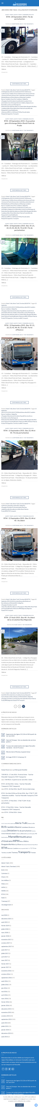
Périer (15, 112)
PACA (36, 844)
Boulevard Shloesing (20, 97)
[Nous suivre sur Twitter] (9, 1069)
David (8, 101)
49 (8, 823)
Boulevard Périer (10, 97)
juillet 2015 (4, 1026)
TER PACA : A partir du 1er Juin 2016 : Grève (18, 779)
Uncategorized (6, 904)
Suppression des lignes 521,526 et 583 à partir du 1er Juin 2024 (21, 735)
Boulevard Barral (9, 696)
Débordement (10, 311)
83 (26, 91)
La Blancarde (23, 833)
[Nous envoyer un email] (12, 1069)
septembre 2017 (6, 946)
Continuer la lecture (19, 83)
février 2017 (5, 964)
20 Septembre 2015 (8, 91)
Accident (8, 505)
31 (5, 823)
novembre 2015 (6, 1012)
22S (17, 91)
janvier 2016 (5, 1005)
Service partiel (22, 848)
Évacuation (25, 101)
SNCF (27, 848)
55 (9, 823)
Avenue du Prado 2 (7, 95)
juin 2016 (4, 988)
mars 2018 (4, 932)
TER (35, 848)
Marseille (9, 106)
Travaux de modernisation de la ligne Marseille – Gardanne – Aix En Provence (21, 746)
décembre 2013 (6, 1033)
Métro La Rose (16, 844)
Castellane (19, 99)
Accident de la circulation (14, 695)
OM (13, 112)
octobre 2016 (5, 974)
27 (3, 823)
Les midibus (5, 880)
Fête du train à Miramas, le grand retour (18, 752)
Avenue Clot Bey (9, 93)
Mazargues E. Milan (23, 606)
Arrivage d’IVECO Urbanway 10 (16, 757)
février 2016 (5, 1002)
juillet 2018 (4, 929)
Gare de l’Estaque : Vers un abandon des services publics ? (21, 741)
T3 (33, 848)
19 (2, 91)
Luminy (9, 104)
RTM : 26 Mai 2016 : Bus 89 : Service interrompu (20, 789)
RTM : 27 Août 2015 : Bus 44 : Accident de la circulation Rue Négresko (19, 618)
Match (21, 106)
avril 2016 (4, 995)
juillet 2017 (4, 953)
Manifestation (4, 837)
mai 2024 (4, 915)
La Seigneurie (28, 103)
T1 (29, 848)
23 (18, 91)
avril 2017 (4, 957)
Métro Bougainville (28, 106)
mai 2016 (4, 991)
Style (2, 897)
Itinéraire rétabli (20, 103)
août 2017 (4, 950)
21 (13, 91)
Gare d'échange (12, 103)
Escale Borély (19, 101)
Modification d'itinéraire (18, 316)
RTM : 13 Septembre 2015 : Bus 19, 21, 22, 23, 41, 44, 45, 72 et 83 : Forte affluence (20, 327)
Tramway (15, 852)
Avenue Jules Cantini (17, 95)
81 (12, 823)
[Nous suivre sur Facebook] (3, 1069)
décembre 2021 (6, 918)
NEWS (3, 891)
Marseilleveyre (16, 106)
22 (15, 91)
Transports (16, 114)
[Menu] (2, 3)
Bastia (19, 307)
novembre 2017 (6, 939)
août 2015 (4, 1023)
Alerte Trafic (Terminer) (21, 14)
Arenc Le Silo (31, 823)
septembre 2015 (6, 1019)
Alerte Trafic (9, 14)
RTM (32, 14)
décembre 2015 (6, 1009)
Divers (3, 877)
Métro (21, 841)
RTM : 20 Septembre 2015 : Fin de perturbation (19, 18)
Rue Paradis (23, 112)
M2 (36, 833)
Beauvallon (25, 95)
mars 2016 (4, 998)
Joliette (18, 833)
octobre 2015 (5, 1016)
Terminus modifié (17, 318)
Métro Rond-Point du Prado (20, 108)
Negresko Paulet (12, 700)
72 (24, 91)
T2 (31, 848)
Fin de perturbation (17, 507)
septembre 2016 (6, 977)
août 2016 (4, 981)
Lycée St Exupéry (31, 833)
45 (23, 91)
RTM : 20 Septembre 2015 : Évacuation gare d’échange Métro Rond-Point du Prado (19, 123)
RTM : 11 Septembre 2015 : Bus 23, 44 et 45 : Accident (19, 519)
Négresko (24, 608)
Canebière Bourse (13, 827)
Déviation (12, 101)
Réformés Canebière (12, 848)
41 (20, 91)
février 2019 (5, 925)
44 (21, 91)
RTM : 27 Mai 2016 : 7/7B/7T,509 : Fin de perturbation (15, 802)
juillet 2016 (4, 984)
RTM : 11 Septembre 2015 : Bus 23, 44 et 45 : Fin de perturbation (19, 431)
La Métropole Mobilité (20, 770)
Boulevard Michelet (10, 603)
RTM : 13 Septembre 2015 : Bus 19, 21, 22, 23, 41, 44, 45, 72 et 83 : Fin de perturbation (20, 228)
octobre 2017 (5, 943)
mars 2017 (4, 960)
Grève (3, 833)
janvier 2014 (5, 1030)
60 (11, 823)
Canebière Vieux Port (10, 99)
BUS (30, 14)
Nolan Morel (5, 770)
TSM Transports (28, 23)
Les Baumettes (17, 209)
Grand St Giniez (16, 698)
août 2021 (4, 922)
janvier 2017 (5, 967)
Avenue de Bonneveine (19, 93)
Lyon (12, 104)
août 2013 (4, 1036)
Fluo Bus (34, 831)
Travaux (33, 852)
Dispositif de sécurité (25, 311)
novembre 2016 (6, 971)
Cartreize (4, 873)
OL (11, 112)
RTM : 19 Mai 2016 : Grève (13, 812)
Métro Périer (10, 108)
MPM (8, 112)
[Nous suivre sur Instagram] (6, 1069)
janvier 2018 (5, 936)
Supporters (10, 114)
